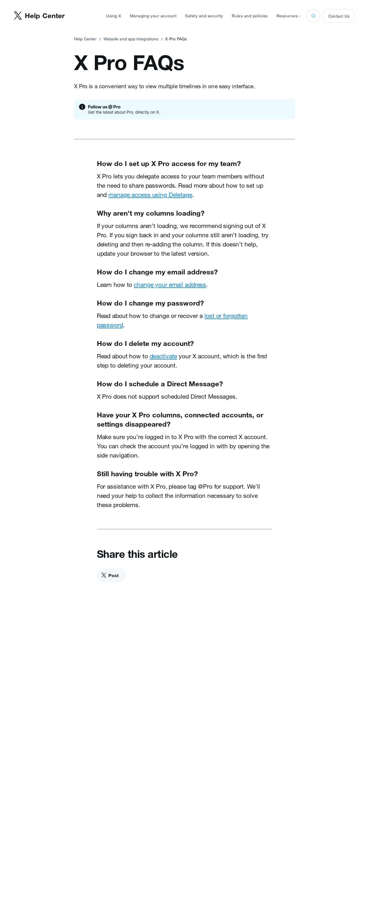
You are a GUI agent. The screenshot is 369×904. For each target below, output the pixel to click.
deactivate (163, 356)
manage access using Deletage (150, 194)
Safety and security (204, 15)
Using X (113, 15)
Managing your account (153, 15)
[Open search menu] (313, 16)
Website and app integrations (131, 39)
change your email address (170, 284)
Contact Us (338, 16)
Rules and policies (250, 15)
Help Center (85, 39)
